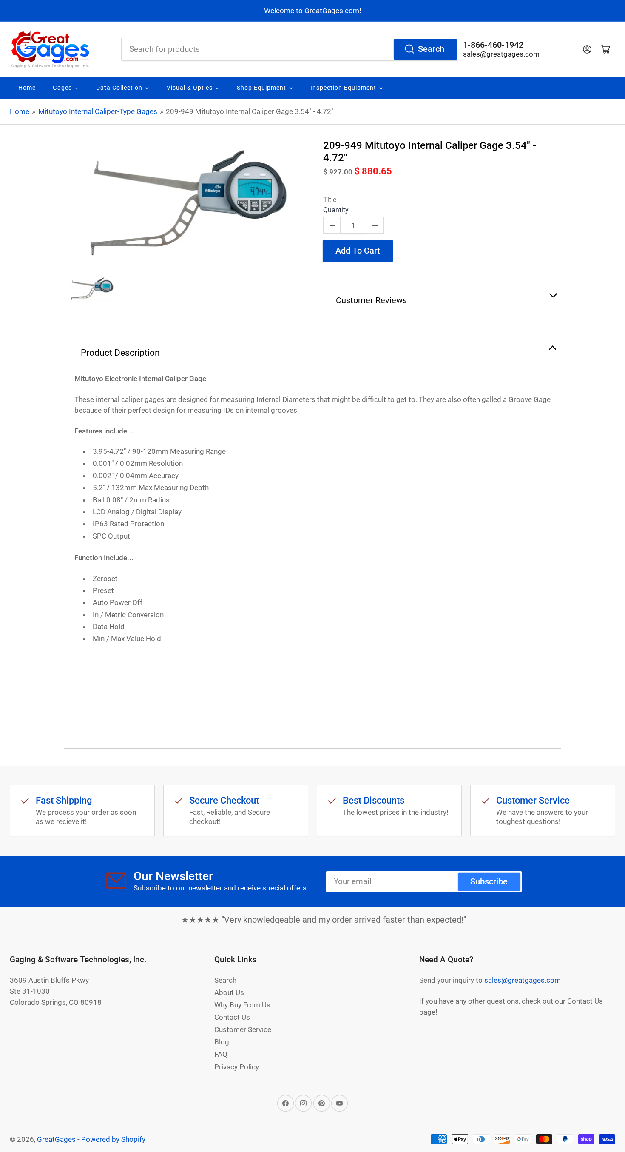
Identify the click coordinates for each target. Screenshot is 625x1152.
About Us (229, 992)
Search (431, 49)
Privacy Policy (236, 1067)
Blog (221, 1042)
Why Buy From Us (242, 1005)
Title (329, 200)
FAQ (220, 1054)
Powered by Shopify (113, 1139)
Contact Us (232, 1017)
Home (19, 111)
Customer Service (242, 1029)
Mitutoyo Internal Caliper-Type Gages (97, 111)
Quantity (336, 210)
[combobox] (289, 49)
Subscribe (489, 882)
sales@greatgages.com (501, 54)
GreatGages (56, 1139)
